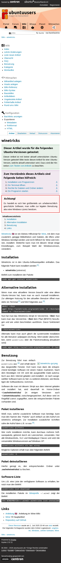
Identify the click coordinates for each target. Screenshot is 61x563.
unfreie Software (47, 531)
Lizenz (4, 550)
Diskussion (42, 133)
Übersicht (8, 58)
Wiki (24, 24)
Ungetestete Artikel (13, 99)
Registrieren (55, 5)
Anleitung (10, 513)
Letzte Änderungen (13, 52)
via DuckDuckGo (53, 33)
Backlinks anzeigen (13, 116)
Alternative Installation (17, 222)
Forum (15, 24)
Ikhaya (33, 24)
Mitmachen (54, 24)
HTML (10, 128)
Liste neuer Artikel (12, 55)
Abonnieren (55, 133)
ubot (50, 526)
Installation (11, 219)
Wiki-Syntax (9, 90)
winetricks (11, 37)
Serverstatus (41, 550)
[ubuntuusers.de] (19, 15)
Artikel (11, 133)
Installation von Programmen (21, 182)
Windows (35, 531)
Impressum (30, 550)
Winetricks (6, 234)
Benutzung (9, 64)
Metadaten (12, 122)
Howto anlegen (11, 84)
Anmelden (44, 5)
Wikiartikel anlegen (12, 81)
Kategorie (8, 67)
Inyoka (13, 540)
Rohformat (12, 125)
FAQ (6, 61)
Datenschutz (20, 550)
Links (9, 228)
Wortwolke (9, 70)
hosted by (5, 2)
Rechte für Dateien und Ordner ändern (25, 188)
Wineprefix (34, 493)
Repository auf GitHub (16, 520)
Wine (43, 234)
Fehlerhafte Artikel (12, 102)
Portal (6, 24)
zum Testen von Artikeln (20, 166)
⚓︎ (57, 182)
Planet (42, 24)
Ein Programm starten (18, 191)
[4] (18, 363)
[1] (38, 265)
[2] (19, 301)
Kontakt (11, 550)
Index (6, 49)
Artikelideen (9, 96)
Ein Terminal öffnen (16, 185)
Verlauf (32, 133)
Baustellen (9, 93)
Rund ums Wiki (11, 105)
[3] (44, 301)
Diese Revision (15, 526)
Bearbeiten (22, 133)
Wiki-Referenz (10, 87)
